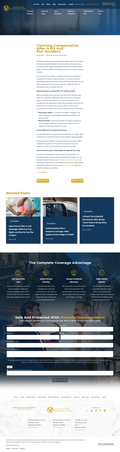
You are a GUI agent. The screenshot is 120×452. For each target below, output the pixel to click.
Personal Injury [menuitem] (44, 12)
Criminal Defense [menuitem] (30, 12)
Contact (104, 397)
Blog (54, 4)
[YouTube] (105, 411)
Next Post (77, 180)
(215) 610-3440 (67, 165)
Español (71, 4)
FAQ (43, 4)
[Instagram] (96, 411)
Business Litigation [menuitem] (71, 12)
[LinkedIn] (92, 411)
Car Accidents (42, 172)
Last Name (64, 325)
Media (48, 4)
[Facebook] (100, 411)
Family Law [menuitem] (100, 12)
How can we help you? (13, 349)
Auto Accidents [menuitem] (58, 12)
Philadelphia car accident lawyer (68, 160)
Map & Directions (33, 427)
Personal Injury (42, 397)
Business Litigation (53, 397)
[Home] (15, 8)
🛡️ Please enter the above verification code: (19, 370)
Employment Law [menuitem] (88, 12)
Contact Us (108, 4)
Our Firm (36, 4)
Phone (8, 333)
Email (62, 333)
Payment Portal (95, 397)
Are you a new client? (13, 341)
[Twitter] (87, 411)
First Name (10, 325)
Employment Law (66, 397)
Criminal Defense (31, 397)
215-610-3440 (92, 4)
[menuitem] (8, 449)
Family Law (76, 397)
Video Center (62, 4)
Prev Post (42, 180)
